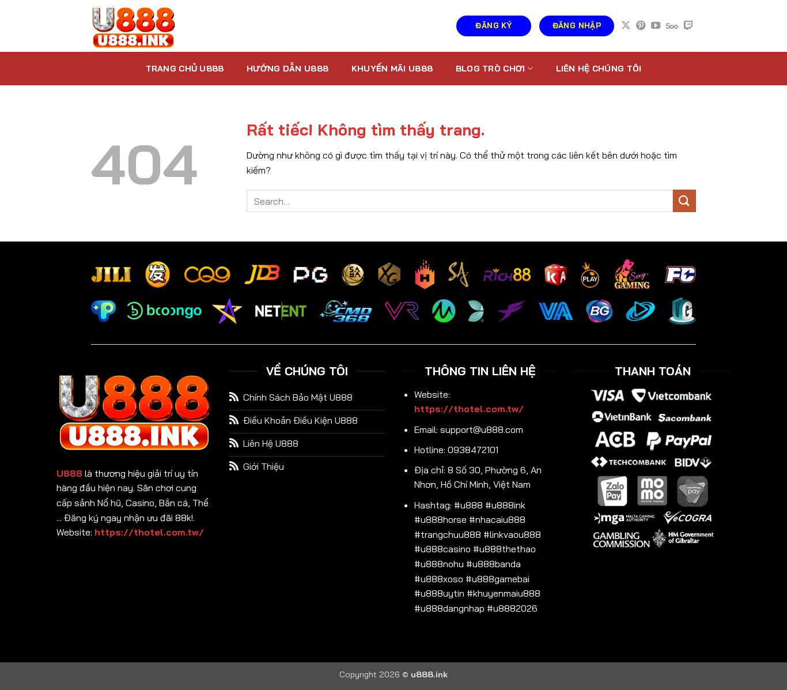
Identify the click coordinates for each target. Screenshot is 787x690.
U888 (69, 473)
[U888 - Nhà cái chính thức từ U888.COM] (148, 26)
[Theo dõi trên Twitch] (688, 26)
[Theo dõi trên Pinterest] (640, 26)
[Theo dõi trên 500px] (672, 26)
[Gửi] (684, 201)
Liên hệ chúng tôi (599, 68)
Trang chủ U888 (185, 68)
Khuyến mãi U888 (392, 68)
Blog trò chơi (490, 68)
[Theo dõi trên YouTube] (655, 26)
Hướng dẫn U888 (287, 68)
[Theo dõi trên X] (625, 26)
